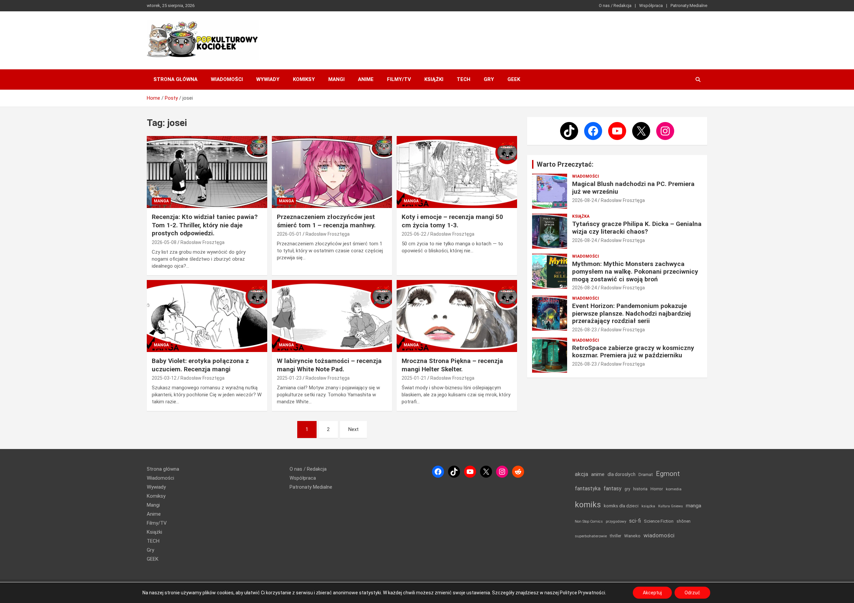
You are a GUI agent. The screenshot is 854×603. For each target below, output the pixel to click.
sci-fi (635, 521)
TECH (463, 79)
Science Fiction (659, 521)
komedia (674, 489)
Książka (580, 216)
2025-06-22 (414, 234)
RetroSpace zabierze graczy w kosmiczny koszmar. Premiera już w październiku (633, 351)
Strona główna (175, 79)
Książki (433, 79)
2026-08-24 (584, 200)
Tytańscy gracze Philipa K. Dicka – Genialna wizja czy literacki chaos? (637, 227)
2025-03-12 (164, 378)
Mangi (336, 79)
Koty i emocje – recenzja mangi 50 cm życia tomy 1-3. (452, 221)
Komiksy (304, 79)
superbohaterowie (591, 536)
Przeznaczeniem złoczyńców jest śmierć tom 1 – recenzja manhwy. (326, 221)
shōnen (684, 521)
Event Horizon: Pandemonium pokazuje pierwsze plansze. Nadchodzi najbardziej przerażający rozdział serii (631, 313)
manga (693, 506)
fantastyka (587, 488)
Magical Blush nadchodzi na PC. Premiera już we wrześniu (633, 187)
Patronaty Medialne (689, 5)
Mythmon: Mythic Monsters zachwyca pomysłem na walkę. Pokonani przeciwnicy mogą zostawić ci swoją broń (635, 271)
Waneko (632, 535)
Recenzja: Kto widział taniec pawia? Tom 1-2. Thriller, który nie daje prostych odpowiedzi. (205, 225)
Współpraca (651, 5)
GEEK (513, 79)
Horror (657, 488)
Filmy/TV (399, 79)
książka (648, 506)
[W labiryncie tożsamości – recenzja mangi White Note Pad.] (332, 316)
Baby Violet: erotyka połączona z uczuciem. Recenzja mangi (200, 365)
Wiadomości (227, 79)
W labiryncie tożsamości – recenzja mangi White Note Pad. (329, 365)
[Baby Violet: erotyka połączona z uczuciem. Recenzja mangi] (207, 316)
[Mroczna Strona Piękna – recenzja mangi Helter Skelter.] (456, 316)
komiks (588, 504)
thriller (615, 535)
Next (353, 429)
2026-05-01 (289, 234)
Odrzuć (692, 592)
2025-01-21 (414, 378)
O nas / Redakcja (615, 5)
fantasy (612, 488)
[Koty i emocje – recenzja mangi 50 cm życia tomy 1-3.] (456, 172)
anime (597, 474)
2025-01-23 (289, 378)
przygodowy (616, 521)
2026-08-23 (584, 329)
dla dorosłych (621, 474)
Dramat (645, 474)
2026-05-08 (164, 242)
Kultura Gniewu (670, 506)
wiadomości (659, 535)
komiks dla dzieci (621, 505)
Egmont (668, 474)
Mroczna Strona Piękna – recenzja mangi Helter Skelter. (452, 365)
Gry (489, 79)
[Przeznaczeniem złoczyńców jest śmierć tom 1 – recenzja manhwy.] (332, 172)
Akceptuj (652, 592)
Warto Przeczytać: (565, 164)
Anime (366, 79)
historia (640, 488)
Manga (161, 201)
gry (627, 489)
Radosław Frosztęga (202, 242)
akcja (581, 474)
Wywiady (268, 79)
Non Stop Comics (589, 521)
